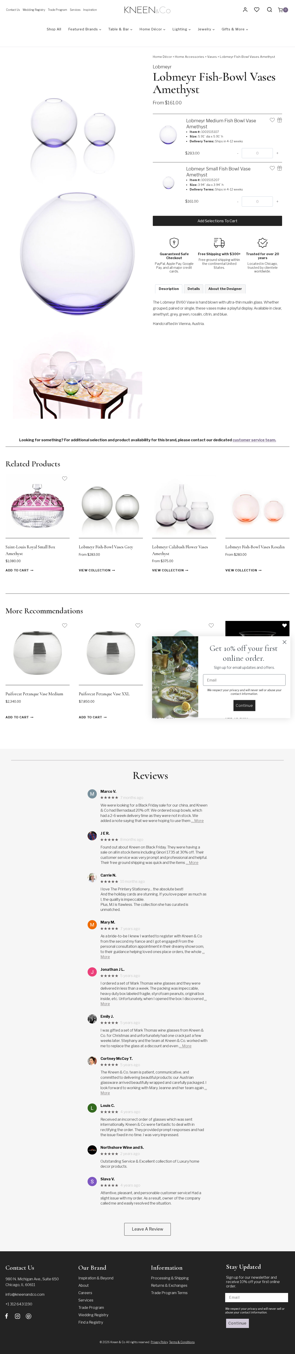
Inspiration (90, 10)
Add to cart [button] (17, 570)
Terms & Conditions (182, 1342)
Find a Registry (90, 1322)
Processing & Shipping (170, 1278)
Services (75, 10)
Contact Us (13, 10)
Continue (237, 1323)
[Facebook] (6, 1316)
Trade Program (57, 10)
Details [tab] (194, 289)
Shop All (54, 29)
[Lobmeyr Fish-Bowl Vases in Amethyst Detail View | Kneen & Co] (77, 252)
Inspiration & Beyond (95, 1278)
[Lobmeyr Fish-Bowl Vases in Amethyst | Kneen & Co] (77, 119)
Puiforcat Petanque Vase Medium (34, 693)
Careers (85, 1293)
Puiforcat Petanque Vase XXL (104, 693)
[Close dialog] (284, 642)
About (83, 1285)
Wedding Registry (34, 10)
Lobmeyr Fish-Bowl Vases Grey (106, 547)
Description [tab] (169, 289)
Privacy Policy (159, 1342)
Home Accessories (189, 56)
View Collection (95, 570)
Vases (212, 56)
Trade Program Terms (169, 1293)
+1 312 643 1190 (19, 1304)
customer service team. (254, 440)
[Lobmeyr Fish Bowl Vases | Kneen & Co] (77, 370)
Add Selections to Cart (217, 221)
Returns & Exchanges (169, 1285)
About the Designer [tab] (225, 289)
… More (197, 821)
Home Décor (162, 56)
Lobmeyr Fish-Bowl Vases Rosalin (255, 547)
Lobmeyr (162, 67)
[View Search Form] (269, 10)
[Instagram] (17, 1316)
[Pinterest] (28, 1316)
